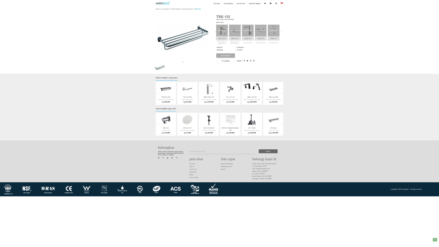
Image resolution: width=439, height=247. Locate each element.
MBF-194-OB (252, 99)
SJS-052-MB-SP (209, 130)
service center (193, 177)
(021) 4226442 (260, 174)
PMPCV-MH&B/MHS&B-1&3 (230, 130)
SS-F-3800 (252, 130)
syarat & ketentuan (227, 164)
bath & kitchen (176, 9)
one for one (241, 3)
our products (228, 3)
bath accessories (187, 9)
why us (191, 166)
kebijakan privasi (226, 166)
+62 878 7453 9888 (265, 179)
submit (268, 151)
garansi (223, 169)
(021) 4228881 (267, 176)
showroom (192, 172)
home (157, 9)
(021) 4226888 (263, 171)
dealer (191, 175)
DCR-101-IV (187, 130)
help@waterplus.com (263, 168)
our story (217, 3)
